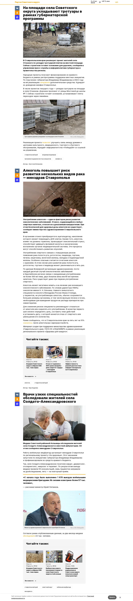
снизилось (27, 323)
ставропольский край (31, 155)
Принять (112, 597)
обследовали (29, 536)
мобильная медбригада (64, 587)
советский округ (47, 587)
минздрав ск (28, 591)
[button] (54, 40)
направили (45, 82)
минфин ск (58, 159)
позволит (46, 142)
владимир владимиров (49, 155)
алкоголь (27, 383)
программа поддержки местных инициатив (38, 159)
